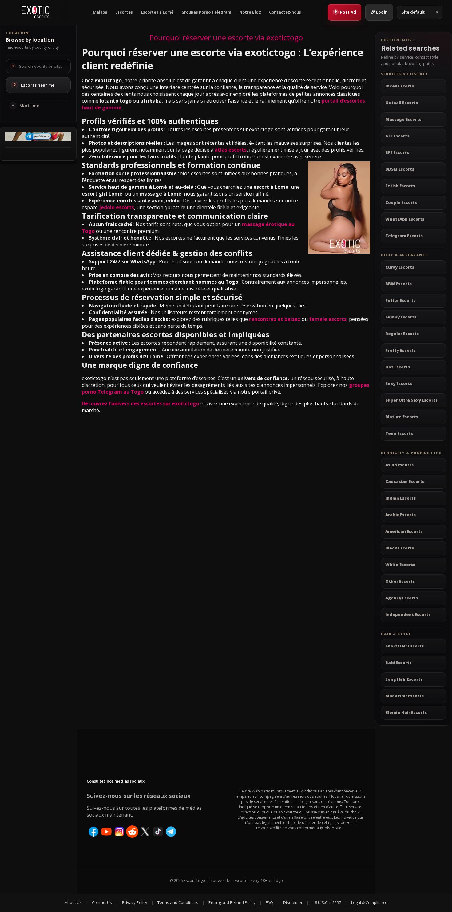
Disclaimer (293, 902)
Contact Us (102, 902)
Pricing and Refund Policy (232, 902)
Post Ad (345, 12)
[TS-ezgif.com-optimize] (38, 139)
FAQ (269, 902)
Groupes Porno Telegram (206, 12)
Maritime (29, 105)
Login (382, 12)
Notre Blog (250, 12)
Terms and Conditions (177, 902)
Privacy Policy (134, 902)
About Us (73, 902)
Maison (100, 12)
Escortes (124, 12)
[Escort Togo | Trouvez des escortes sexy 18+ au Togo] (35, 12)
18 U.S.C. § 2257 (327, 902)
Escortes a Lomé (157, 12)
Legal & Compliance (369, 902)
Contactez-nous (285, 12)
